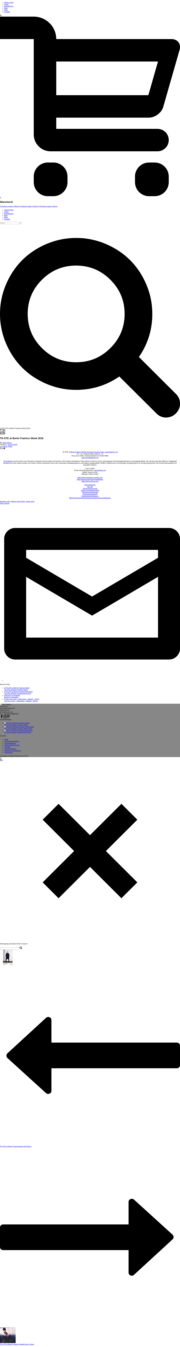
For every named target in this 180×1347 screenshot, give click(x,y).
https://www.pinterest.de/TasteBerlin (90, 479)
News (10, 446)
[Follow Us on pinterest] (8, 718)
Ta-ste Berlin (8, 461)
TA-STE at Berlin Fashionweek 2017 (17, 693)
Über (6, 10)
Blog (6, 8)
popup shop (30, 501)
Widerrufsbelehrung (12, 745)
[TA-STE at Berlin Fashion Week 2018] (19, 727)
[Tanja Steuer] (28, 206)
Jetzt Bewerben (10, 749)
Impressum (9, 752)
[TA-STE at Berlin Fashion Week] (16, 688)
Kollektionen (8, 6)
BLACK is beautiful (11, 697)
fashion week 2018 (18, 501)
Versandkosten (10, 743)
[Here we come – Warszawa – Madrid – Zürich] (21, 699)
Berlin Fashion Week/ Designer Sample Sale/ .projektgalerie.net (94, 452)
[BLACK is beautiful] (12, 695)
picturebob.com (100, 470)
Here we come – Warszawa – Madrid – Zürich (21, 701)
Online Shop (8, 2)
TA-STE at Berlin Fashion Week (16, 690)
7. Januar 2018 (11, 444)
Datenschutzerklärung (13, 751)
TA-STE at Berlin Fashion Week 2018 (18, 729)
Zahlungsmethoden (12, 741)
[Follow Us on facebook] (1, 718)
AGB (6, 739)
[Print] (4, 448)
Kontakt (7, 12)
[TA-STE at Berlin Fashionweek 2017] (18, 692)
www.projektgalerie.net (90, 458)
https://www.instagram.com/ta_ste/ (90, 478)
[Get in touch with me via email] (92, 681)
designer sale (5, 501)
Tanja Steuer (7, 443)
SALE (6, 4)
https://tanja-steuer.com (90, 481)
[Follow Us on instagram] (5, 718)
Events (4, 446)
